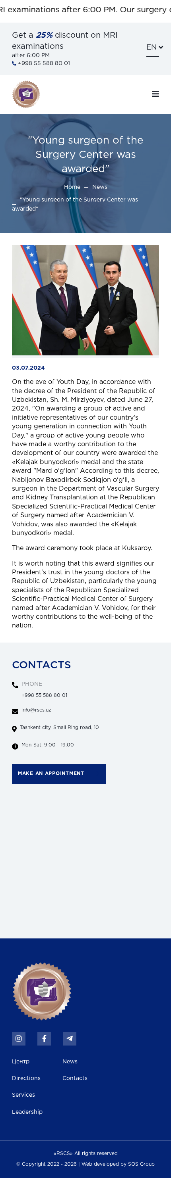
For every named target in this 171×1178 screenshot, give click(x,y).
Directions (26, 1078)
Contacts (74, 1078)
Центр (20, 1061)
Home (72, 187)
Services (23, 1095)
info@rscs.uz (36, 710)
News (99, 187)
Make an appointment (51, 773)
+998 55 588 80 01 (43, 63)
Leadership (27, 1112)
